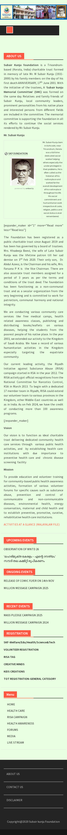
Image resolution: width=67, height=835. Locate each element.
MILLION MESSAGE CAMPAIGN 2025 (26, 588)
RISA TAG (9, 657)
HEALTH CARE (16, 711)
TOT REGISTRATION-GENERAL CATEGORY (30, 679)
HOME (11, 704)
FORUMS (12, 730)
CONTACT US (15, 787)
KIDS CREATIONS (14, 671)
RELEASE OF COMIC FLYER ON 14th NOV (29, 581)
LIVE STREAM (15, 742)
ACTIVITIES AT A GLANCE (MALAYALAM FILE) (32, 524)
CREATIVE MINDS (14, 664)
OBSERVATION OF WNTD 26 (21, 549)
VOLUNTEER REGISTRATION (21, 649)
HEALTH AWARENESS (20, 723)
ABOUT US (13, 774)
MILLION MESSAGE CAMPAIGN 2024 (26, 622)
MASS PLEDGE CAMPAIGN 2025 (23, 615)
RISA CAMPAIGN (17, 717)
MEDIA (11, 736)
